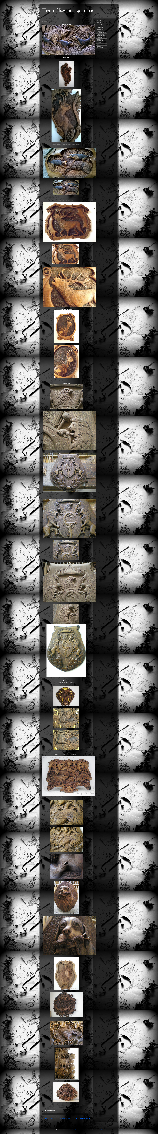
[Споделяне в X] (51, 1110)
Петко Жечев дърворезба (69, 10)
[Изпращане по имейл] (48, 1110)
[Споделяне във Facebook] (53, 1110)
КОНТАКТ (99, 22)
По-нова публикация (49, 1118)
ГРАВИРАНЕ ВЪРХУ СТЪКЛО (101, 32)
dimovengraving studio (74, 1129)
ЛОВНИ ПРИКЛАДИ (100, 40)
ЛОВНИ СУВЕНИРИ (100, 47)
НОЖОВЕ (99, 37)
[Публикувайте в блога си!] (50, 1110)
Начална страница (65, 1118)
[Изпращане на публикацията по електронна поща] (45, 1110)
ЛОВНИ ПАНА (100, 29)
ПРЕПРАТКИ (100, 24)
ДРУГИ (99, 44)
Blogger (101, 1129)
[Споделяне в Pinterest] (54, 1110)
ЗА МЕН (99, 20)
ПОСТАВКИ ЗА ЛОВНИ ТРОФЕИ (101, 35)
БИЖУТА (99, 42)
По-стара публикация (83, 1118)
